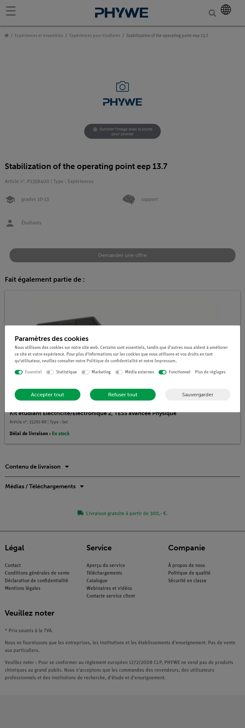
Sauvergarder (197, 395)
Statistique (66, 372)
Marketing (101, 372)
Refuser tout (122, 395)
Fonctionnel (179, 372)
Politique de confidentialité (112, 361)
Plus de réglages (210, 372)
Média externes (139, 372)
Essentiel (33, 372)
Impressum (164, 361)
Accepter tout (47, 395)
